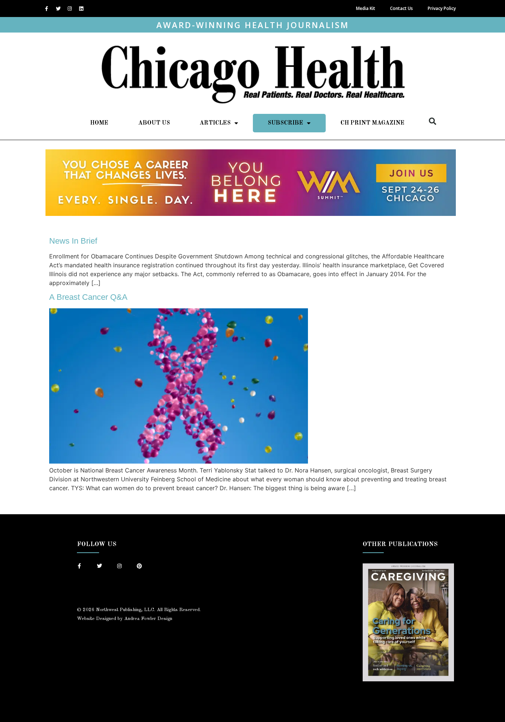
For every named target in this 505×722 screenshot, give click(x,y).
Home (99, 123)
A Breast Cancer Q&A (88, 297)
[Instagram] (69, 8)
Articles (215, 123)
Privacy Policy (442, 8)
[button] (432, 121)
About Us (154, 123)
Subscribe (285, 123)
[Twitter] (58, 8)
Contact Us (401, 8)
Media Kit (365, 8)
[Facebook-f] (46, 8)
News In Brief (73, 240)
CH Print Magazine (372, 123)
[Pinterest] (139, 566)
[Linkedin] (81, 8)
